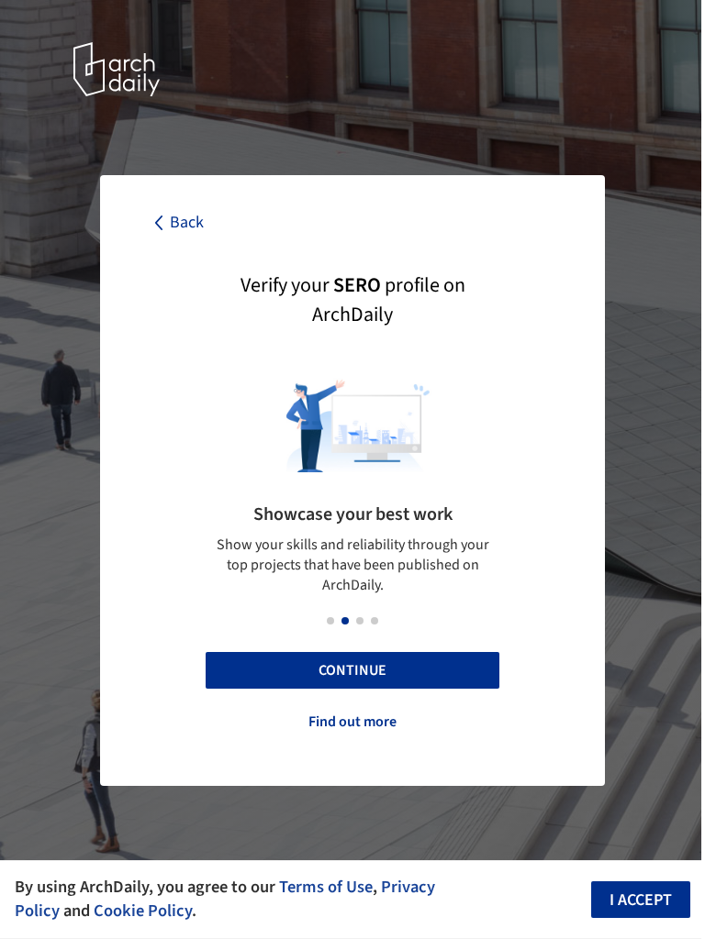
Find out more (352, 722)
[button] (330, 620)
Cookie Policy (143, 910)
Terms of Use (326, 887)
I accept (641, 900)
